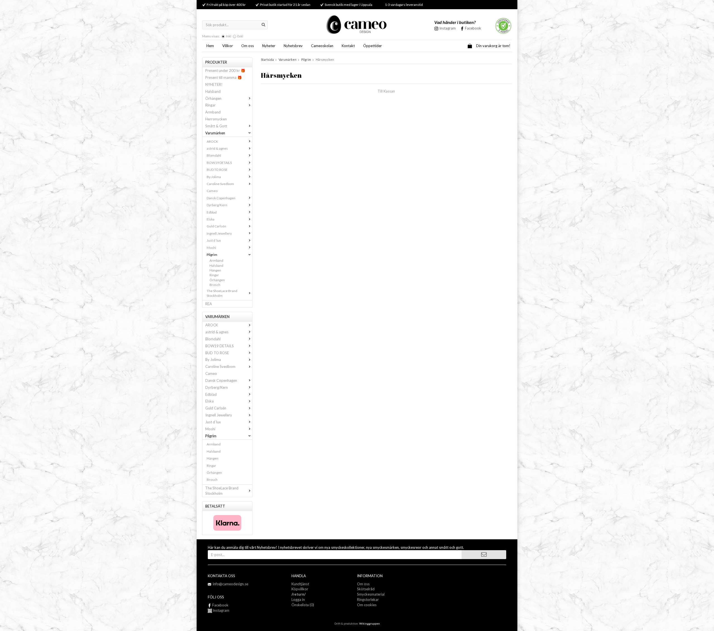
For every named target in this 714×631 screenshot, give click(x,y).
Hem (210, 45)
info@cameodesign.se (230, 584)
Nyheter (268, 45)
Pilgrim (212, 255)
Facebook (473, 28)
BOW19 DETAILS (219, 163)
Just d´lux (214, 240)
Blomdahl (214, 155)
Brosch (214, 285)
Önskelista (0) (302, 605)
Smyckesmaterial (371, 594)
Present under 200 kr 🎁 (225, 70)
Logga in (298, 599)
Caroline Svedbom (220, 184)
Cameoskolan (322, 45)
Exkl (240, 36)
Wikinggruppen (369, 623)
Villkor (227, 45)
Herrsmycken (216, 119)
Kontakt (348, 45)
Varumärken (215, 133)
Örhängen (213, 98)
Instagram (220, 610)
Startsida (267, 59)
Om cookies (367, 605)
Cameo (212, 191)
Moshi (211, 248)
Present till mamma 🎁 (223, 77)
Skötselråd (366, 589)
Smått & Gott (216, 126)
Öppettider (372, 45)
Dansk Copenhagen (221, 198)
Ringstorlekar (368, 599)
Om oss (247, 45)
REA (208, 304)
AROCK (212, 141)
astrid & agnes (217, 148)
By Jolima (214, 177)
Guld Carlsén (216, 226)
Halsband (213, 91)
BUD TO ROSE (217, 170)
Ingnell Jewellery (219, 233)
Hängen (215, 270)
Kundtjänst (300, 584)
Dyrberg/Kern (217, 205)
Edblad (212, 212)
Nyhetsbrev (293, 45)
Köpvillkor (299, 589)
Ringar (210, 105)
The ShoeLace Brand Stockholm (222, 293)
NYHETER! (214, 84)
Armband (213, 112)
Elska (210, 219)
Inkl (228, 36)
